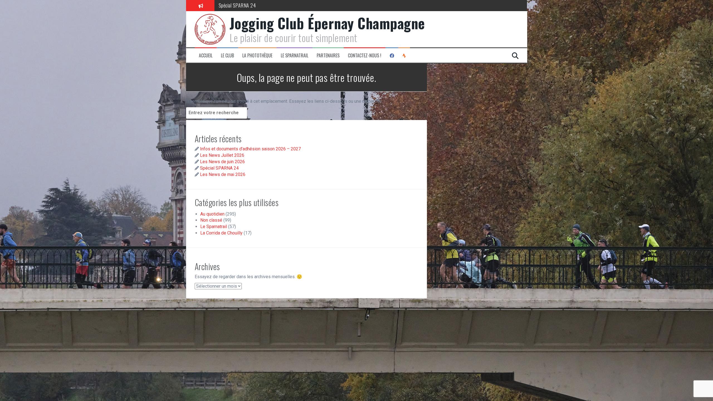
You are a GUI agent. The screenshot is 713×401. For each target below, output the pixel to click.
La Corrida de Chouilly (221, 233)
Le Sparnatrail (294, 55)
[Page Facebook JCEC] (392, 55)
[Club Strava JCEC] (404, 55)
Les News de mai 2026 (222, 174)
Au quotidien (212, 214)
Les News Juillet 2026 (222, 155)
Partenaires (328, 55)
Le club (227, 55)
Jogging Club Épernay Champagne (327, 23)
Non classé (211, 220)
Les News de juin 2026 (222, 161)
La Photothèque (257, 55)
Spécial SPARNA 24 (237, 5)
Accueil (206, 55)
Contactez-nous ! (364, 55)
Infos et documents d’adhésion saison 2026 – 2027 (250, 148)
